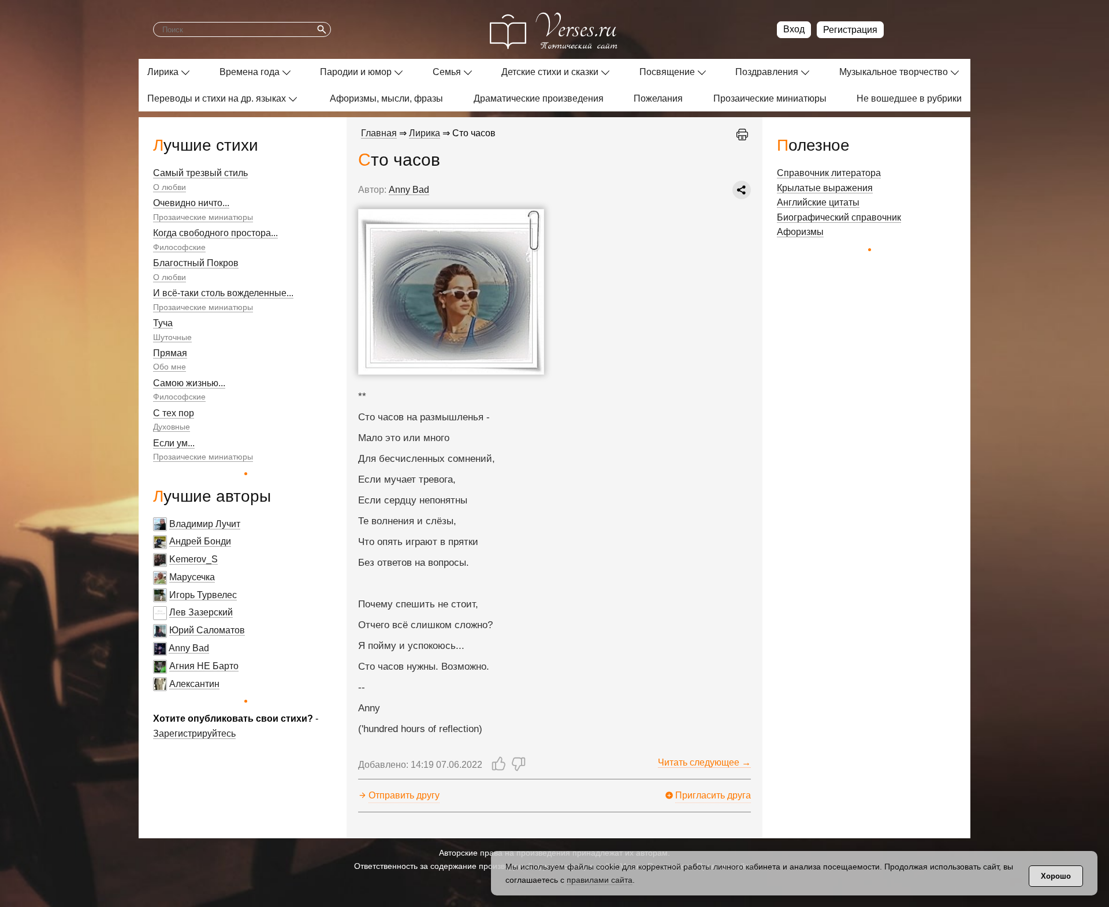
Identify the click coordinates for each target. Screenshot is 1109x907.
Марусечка (192, 577)
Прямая (170, 353)
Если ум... (174, 443)
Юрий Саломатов (207, 630)
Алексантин (194, 684)
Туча (163, 323)
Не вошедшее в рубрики (909, 98)
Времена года (249, 72)
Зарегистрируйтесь (194, 733)
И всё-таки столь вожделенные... (223, 293)
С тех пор (173, 413)
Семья (447, 72)
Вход (794, 29)
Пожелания (658, 98)
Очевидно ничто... (191, 203)
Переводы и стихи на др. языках (216, 98)
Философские (179, 247)
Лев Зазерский (201, 612)
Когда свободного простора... (215, 233)
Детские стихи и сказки (549, 72)
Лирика (162, 72)
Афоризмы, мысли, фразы (386, 98)
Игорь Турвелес (203, 595)
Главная (379, 133)
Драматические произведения (539, 98)
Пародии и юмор (356, 72)
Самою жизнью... (189, 383)
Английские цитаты (818, 202)
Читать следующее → (704, 762)
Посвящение (667, 72)
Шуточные (172, 337)
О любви (169, 187)
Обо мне (169, 366)
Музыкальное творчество (893, 72)
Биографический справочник (839, 217)
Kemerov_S (193, 559)
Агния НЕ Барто (204, 666)
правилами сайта (599, 879)
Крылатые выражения (825, 188)
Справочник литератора (829, 173)
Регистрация (850, 30)
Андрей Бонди (200, 541)
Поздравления (766, 72)
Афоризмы (800, 232)
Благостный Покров (196, 263)
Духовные (171, 426)
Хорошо (1056, 876)
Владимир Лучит (204, 524)
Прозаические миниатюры (770, 98)
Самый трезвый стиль (200, 173)
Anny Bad (189, 648)
